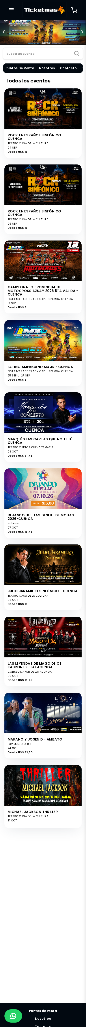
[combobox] (43, 53)
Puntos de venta (43, 1011)
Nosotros (43, 1018)
